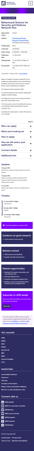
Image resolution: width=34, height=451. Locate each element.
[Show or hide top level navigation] (31, 3)
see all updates (23, 73)
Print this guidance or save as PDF (17, 225)
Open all (30, 121)
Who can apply (8, 126)
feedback (15, 321)
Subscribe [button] (6, 306)
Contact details (9, 150)
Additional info (8, 155)
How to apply (8, 136)
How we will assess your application (13, 143)
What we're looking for (12, 131)
